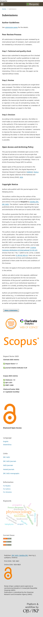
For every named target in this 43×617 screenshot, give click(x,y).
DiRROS (29, 172)
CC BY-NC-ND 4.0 (22, 255)
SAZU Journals (8, 465)
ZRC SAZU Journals (9, 461)
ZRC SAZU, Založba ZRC (20, 555)
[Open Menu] (2, 4)
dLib (21, 177)
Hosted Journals (8, 469)
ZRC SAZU (6, 457)
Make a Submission (11, 310)
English (5, 441)
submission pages (11, 27)
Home (4, 9)
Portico (36, 172)
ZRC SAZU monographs (11, 473)
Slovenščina (7, 445)
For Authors (7, 489)
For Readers (7, 486)
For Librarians (7, 492)
